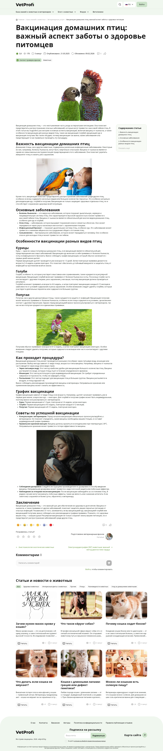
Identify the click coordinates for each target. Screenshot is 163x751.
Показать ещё (124, 148)
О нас (33, 723)
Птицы (82, 586)
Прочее (73, 586)
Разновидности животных (98, 586)
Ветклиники (98, 12)
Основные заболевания (128, 138)
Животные (47, 60)
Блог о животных (65, 12)
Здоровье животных (31, 586)
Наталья (100, 537)
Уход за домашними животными (124, 586)
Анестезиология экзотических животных (36, 547)
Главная (21, 20)
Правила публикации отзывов (119, 723)
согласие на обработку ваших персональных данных (90, 741)
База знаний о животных (36, 20)
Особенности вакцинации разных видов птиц (129, 142)
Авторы (66, 723)
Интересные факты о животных (54, 586)
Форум (83, 12)
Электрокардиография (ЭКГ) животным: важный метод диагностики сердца (89, 548)
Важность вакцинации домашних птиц (128, 133)
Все (18, 586)
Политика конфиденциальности (88, 723)
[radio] (18, 536)
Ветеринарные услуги (56, 20)
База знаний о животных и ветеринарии (33, 12)
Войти (141, 4)
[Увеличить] (89, 161)
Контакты (43, 723)
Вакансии (55, 723)
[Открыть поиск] (120, 4)
